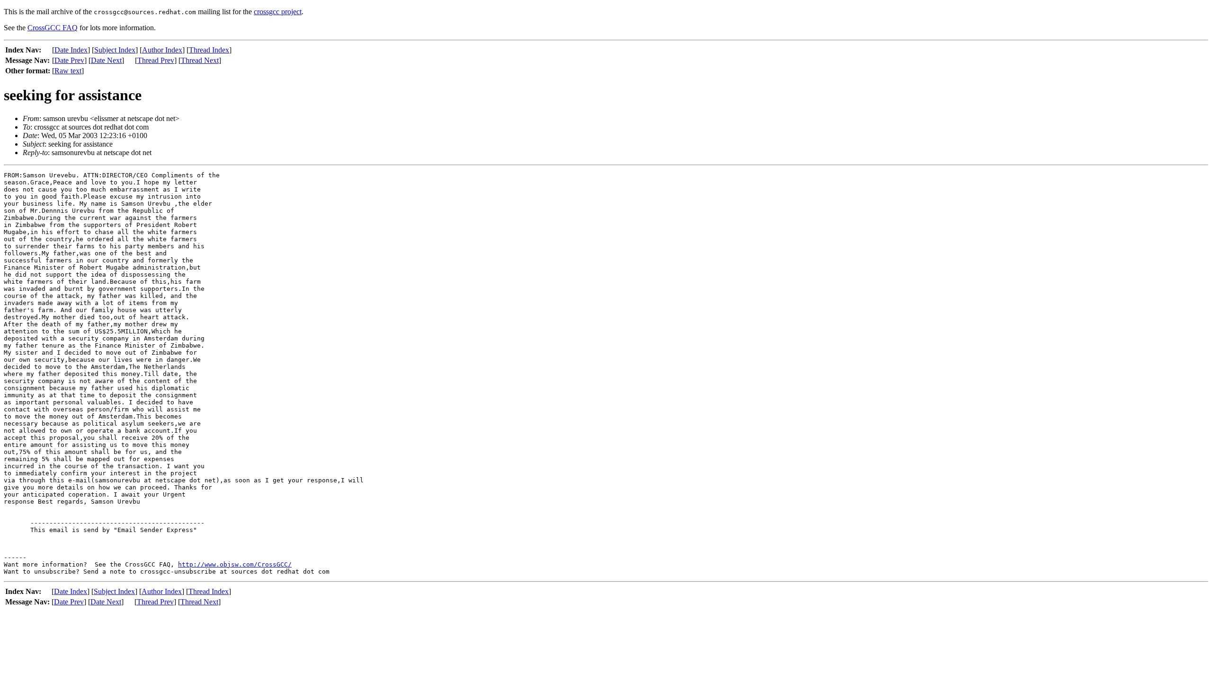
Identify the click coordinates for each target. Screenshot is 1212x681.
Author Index (162, 50)
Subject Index (114, 50)
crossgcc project (278, 12)
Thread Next (200, 60)
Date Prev (69, 60)
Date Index (71, 50)
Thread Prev (155, 60)
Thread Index (209, 50)
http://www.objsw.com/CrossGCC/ (235, 564)
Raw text (67, 71)
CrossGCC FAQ (52, 28)
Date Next (106, 60)
